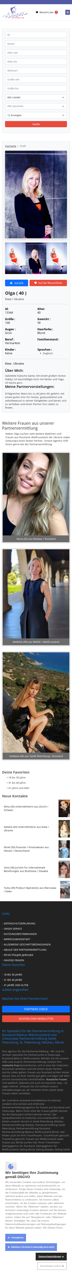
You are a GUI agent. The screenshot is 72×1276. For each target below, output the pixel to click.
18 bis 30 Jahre (17, 777)
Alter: (41, 309)
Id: (7, 309)
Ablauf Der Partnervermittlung (25, 949)
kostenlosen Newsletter (36, 1018)
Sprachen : (44, 349)
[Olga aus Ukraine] (15, 258)
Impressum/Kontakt (17, 939)
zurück (19, 283)
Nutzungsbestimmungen (20, 934)
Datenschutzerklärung (19, 923)
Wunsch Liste (48, 12)
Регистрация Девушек (18, 955)
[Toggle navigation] (67, 12)
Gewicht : (44, 319)
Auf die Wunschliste (50, 283)
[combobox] (36, 106)
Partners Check (36, 1009)
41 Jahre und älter (19, 788)
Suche (36, 124)
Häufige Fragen (14, 960)
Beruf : (9, 339)
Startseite (10, 146)
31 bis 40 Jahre (17, 782)
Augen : (10, 329)
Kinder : (10, 349)
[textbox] (36, 106)
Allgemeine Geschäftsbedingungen (27, 944)
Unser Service (13, 928)
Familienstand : (48, 339)
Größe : (10, 319)
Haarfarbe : (45, 329)
